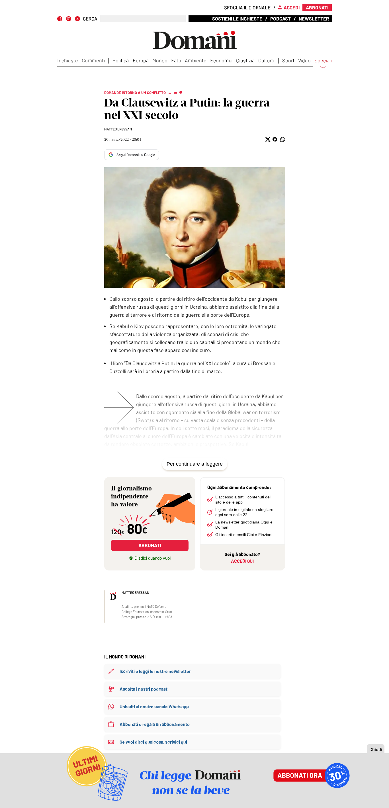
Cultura (266, 60)
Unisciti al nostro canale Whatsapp (154, 706)
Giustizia (245, 60)
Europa (141, 60)
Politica (120, 60)
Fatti (176, 60)
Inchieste (67, 60)
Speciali (323, 61)
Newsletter (314, 18)
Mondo (159, 60)
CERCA (90, 18)
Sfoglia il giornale (247, 7)
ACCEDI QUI (242, 561)
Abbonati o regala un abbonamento (155, 724)
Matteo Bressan (118, 129)
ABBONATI (149, 545)
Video (304, 60)
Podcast (280, 18)
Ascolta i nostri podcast (143, 689)
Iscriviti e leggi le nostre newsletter (155, 671)
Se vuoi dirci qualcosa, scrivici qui (153, 741)
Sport (288, 60)
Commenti (93, 60)
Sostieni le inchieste (237, 18)
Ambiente (195, 60)
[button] (267, 139)
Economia (221, 60)
